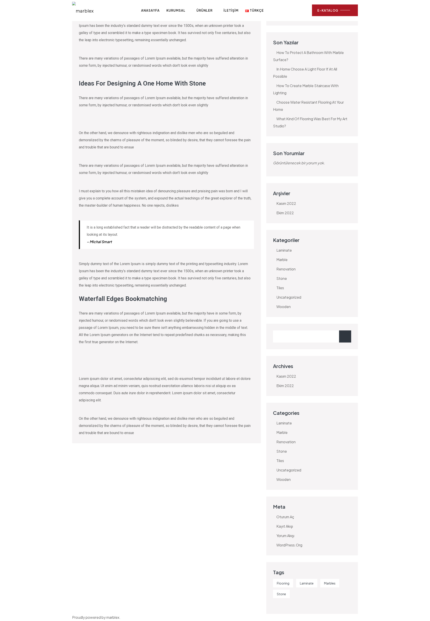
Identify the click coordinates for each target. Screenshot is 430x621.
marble (282, 259)
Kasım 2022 (286, 203)
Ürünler (204, 10)
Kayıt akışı (284, 526)
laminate (284, 250)
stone (281, 278)
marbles (329, 583)
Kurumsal (175, 10)
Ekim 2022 (285, 212)
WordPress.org (289, 545)
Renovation (286, 269)
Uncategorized (288, 297)
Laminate (307, 583)
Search (345, 336)
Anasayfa (150, 10)
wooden (283, 306)
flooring (283, 583)
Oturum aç (285, 516)
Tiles (280, 287)
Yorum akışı (285, 535)
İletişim (231, 10)
